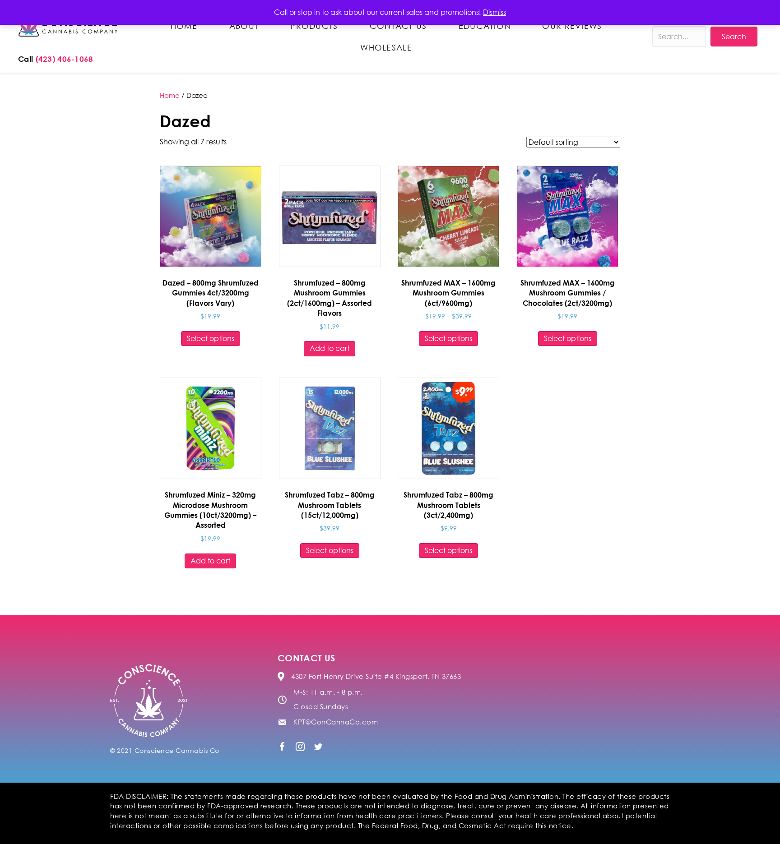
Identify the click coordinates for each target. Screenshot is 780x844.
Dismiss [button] (494, 12)
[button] (282, 746)
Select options (210, 338)
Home (170, 95)
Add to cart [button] (329, 348)
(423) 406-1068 (64, 59)
